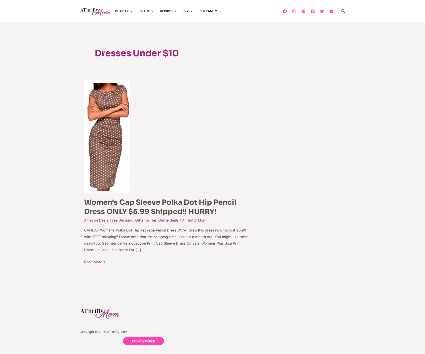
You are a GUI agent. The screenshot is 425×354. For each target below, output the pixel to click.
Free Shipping (121, 220)
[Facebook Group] (303, 11)
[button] (131, 11)
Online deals (168, 220)
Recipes (166, 11)
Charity (122, 11)
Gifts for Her (145, 220)
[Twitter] (322, 11)
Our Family (208, 11)
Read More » (94, 261)
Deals (144, 11)
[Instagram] (294, 11)
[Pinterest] (313, 11)
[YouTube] (331, 11)
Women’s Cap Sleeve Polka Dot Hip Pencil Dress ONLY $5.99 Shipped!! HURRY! (160, 207)
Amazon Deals (96, 220)
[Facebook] (285, 11)
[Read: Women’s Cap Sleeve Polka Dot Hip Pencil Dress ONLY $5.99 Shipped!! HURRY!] (107, 136)
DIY (186, 11)
